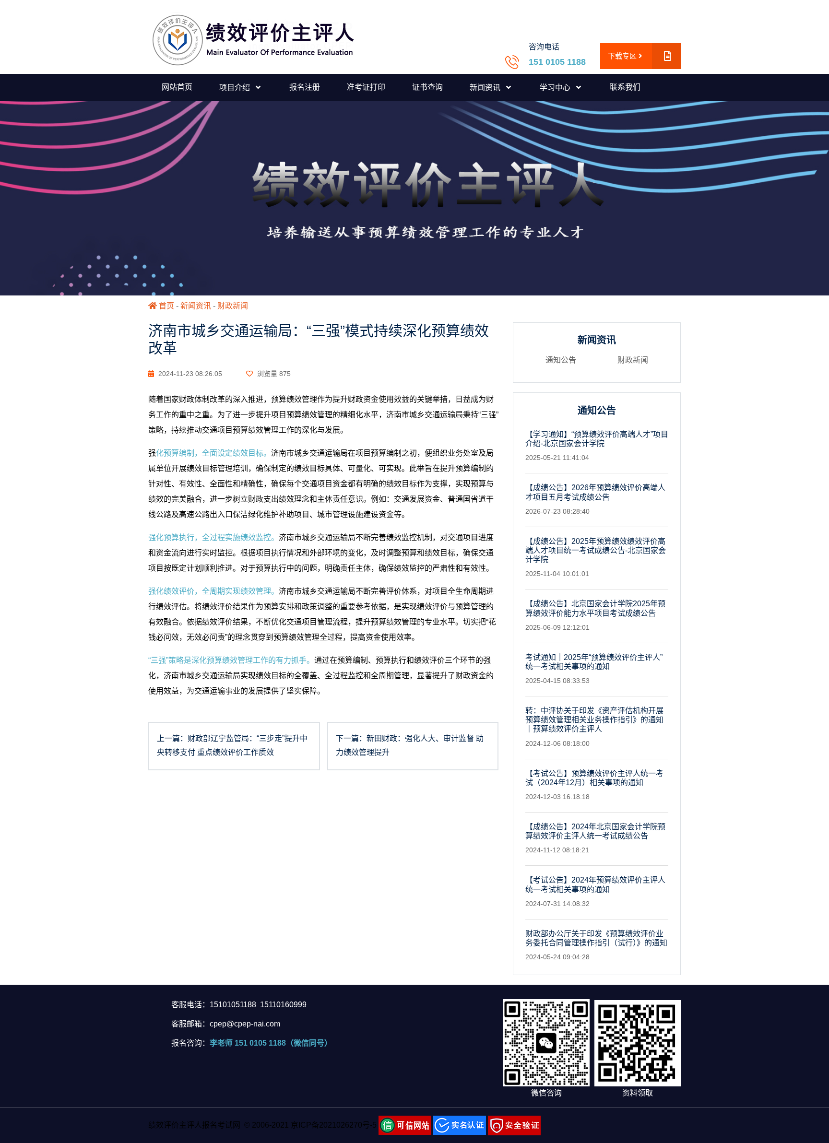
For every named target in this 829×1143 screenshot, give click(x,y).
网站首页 (177, 87)
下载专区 (623, 56)
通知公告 (560, 360)
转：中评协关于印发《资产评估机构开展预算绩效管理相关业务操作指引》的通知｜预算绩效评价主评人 (594, 720)
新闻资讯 (195, 306)
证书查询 (427, 87)
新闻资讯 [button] (486, 87)
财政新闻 (232, 306)
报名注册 (304, 87)
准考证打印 (366, 87)
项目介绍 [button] (235, 87)
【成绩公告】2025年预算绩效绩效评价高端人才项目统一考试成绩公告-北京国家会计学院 (595, 550)
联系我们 (625, 87)
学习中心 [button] (556, 87)
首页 (165, 306)
